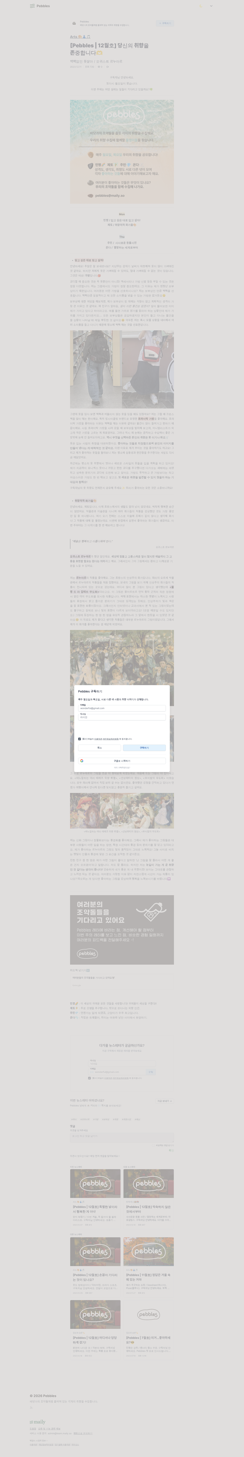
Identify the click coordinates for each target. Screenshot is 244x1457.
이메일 (83, 705)
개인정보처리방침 (111, 739)
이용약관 (98, 739)
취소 (99, 747)
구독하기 (144, 747)
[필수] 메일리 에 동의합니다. (107, 739)
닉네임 (83, 714)
